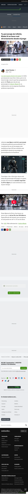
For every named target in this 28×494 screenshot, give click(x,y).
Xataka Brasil (4, 480)
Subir (22, 431)
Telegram (22, 378)
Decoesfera (4, 468)
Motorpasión (17, 457)
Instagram (19, 378)
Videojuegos (10, 226)
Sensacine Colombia (19, 482)
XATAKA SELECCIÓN (12, 4)
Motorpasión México (19, 484)
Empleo (3, 414)
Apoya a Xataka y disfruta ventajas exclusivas (14, 389)
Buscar (26, 425)
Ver (14, 293)
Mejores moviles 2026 (17, 357)
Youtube (16, 378)
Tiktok (8, 380)
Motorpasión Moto (18, 459)
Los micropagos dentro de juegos (11, 76)
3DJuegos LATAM (18, 478)
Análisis (16, 401)
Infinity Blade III (15, 84)
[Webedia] (24, 1)
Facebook (12, 60)
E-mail (20, 60)
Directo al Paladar (6, 457)
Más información (22, 492)
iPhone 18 (25, 27)
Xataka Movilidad (18, 406)
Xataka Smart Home (6, 444)
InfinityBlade (22, 223)
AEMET (4, 27)
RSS (24, 378)
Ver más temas (5, 419)
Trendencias (4, 466)
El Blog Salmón (17, 466)
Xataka (3, 438)
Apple (3, 409)
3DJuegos (16, 438)
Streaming (4, 401)
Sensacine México (18, 480)
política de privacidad (20, 371)
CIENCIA (20, 4)
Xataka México (5, 478)
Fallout (19, 27)
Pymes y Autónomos (19, 468)
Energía (3, 406)
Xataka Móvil (4, 440)
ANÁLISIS (3, 4)
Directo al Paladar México (7, 484)
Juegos (21, 226)
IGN (5, 223)
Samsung (16, 409)
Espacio (3, 403)
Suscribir (23, 368)
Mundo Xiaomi (5, 446)
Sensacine (16, 448)
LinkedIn (5, 380)
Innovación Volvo (16, 14)
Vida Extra (16, 440)
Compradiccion (5, 470)
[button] (10, 70)
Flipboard (17, 60)
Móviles (16, 403)
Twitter (15, 60)
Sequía (14, 27)
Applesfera (4, 442)
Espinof (16, 450)
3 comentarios (6, 59)
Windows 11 (17, 414)
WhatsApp (7, 378)
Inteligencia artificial (6, 412)
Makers (16, 226)
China (9, 27)
